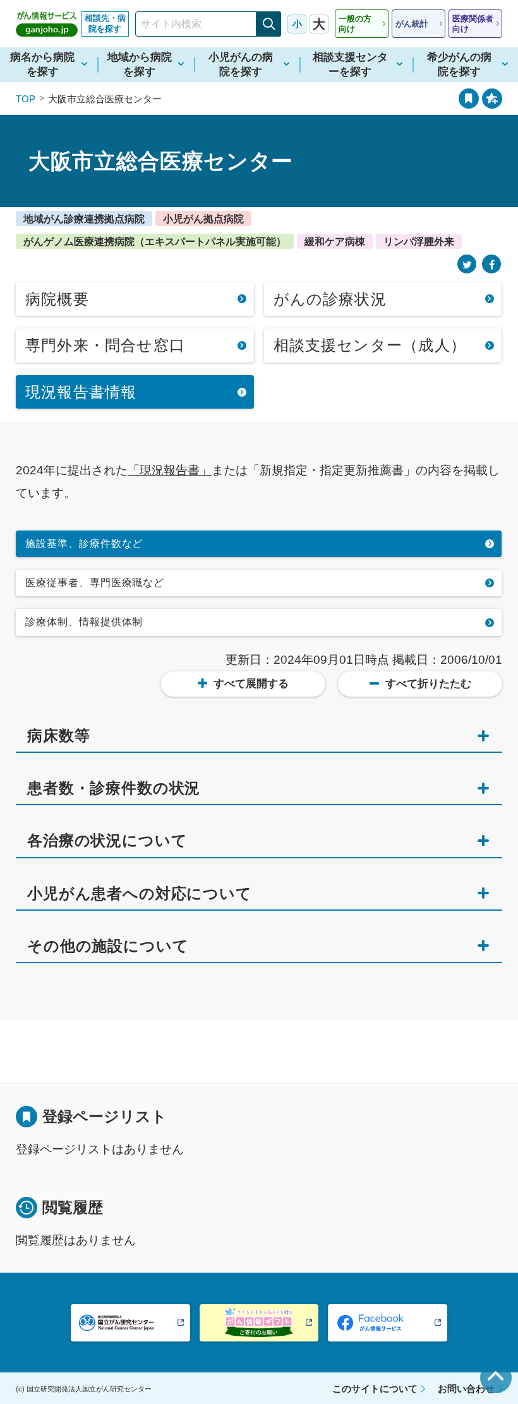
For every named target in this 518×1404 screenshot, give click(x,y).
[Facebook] (491, 264)
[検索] (268, 24)
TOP (25, 98)
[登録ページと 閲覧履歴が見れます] (469, 98)
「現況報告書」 (170, 470)
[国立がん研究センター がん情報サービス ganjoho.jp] (47, 24)
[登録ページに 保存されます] (492, 98)
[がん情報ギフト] (259, 1322)
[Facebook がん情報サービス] (387, 1322)
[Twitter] (467, 264)
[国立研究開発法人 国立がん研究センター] (130, 1322)
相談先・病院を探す (105, 23)
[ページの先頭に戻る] (496, 1377)
